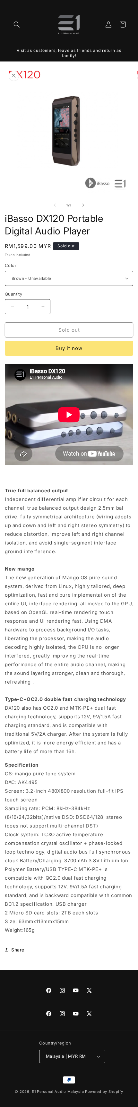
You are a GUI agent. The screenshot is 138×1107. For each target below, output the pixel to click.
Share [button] (17, 949)
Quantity (13, 294)
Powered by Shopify (104, 1091)
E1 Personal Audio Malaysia (58, 1091)
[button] (17, 24)
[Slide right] (83, 205)
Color (10, 265)
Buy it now (69, 348)
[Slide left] (55, 205)
